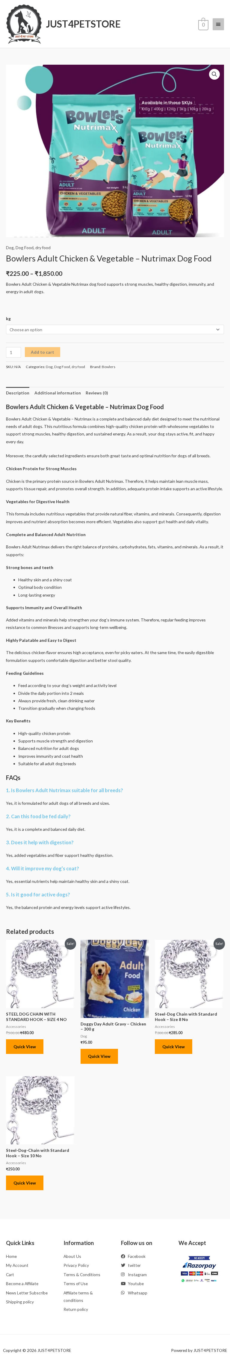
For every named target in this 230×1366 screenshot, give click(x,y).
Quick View (24, 1046)
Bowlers (108, 366)
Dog (10, 247)
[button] (214, 74)
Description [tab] (17, 392)
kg (8, 318)
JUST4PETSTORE (83, 24)
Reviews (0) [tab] (97, 392)
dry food (43, 247)
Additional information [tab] (57, 392)
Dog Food (25, 247)
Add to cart (42, 352)
